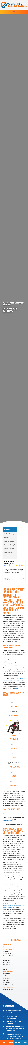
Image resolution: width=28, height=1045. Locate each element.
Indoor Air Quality (9, 548)
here (17, 688)
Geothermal (7, 556)
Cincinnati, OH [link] (7, 949)
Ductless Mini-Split (9, 545)
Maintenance (8, 552)
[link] (7, 1042)
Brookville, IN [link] (7, 944)
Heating (6, 537)
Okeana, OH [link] (6, 978)
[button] (23, 579)
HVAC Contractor (9, 541)
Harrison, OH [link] (6, 967)
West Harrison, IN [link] (8, 987)
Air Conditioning (9, 534)
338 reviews (12, 563)
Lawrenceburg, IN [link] (8, 971)
